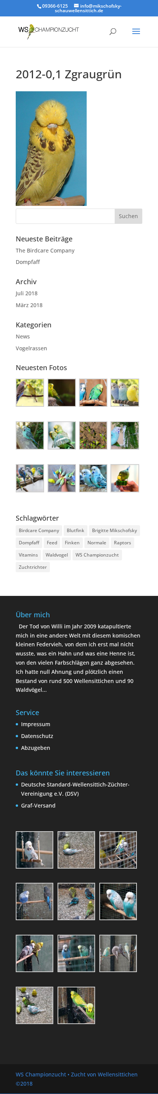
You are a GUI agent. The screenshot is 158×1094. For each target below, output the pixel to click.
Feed (52, 542)
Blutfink (75, 530)
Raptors (122, 542)
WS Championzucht (97, 555)
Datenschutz (37, 736)
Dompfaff (28, 261)
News (23, 336)
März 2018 (29, 305)
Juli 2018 (27, 293)
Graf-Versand (38, 805)
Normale (96, 542)
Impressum (35, 724)
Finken (72, 542)
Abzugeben (35, 747)
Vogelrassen (31, 348)
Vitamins (28, 555)
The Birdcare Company (45, 250)
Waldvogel (57, 555)
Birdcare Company (39, 530)
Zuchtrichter (33, 567)
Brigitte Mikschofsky (114, 530)
